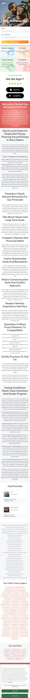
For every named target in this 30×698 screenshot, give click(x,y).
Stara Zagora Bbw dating (8, 529)
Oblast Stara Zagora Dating (9, 613)
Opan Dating (5, 615)
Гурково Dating (24, 629)
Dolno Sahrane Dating (14, 595)
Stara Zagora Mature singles (9, 552)
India (19, 652)
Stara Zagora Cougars (22, 533)
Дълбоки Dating (15, 632)
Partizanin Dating (5, 618)
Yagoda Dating (23, 627)
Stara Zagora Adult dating (7, 525)
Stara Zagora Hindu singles (14, 536)
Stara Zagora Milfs (21, 552)
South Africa (10, 658)
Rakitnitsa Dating (7, 621)
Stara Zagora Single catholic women (14, 562)
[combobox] (15, 31)
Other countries (18, 658)
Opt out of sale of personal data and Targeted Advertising (15, 686)
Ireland (23, 652)
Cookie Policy (10, 682)
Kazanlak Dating (25, 604)
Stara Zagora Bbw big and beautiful (14, 527)
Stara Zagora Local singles (14, 550)
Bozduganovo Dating (19, 587)
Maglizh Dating (14, 610)
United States (7, 650)
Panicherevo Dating (23, 615)
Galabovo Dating (8, 598)
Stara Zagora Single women (9, 577)
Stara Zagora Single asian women (14, 558)
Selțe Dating (23, 621)
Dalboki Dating (5, 595)
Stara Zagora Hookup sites (14, 538)
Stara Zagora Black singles (21, 529)
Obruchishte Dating (22, 613)
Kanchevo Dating (16, 604)
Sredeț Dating (14, 624)
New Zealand (15, 655)
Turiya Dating (15, 627)
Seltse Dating (16, 621)
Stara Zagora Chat (22, 531)
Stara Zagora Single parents (14, 575)
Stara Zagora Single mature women (14, 569)
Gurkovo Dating (14, 601)
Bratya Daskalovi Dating (10, 590)
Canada (23, 650)
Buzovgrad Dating (21, 590)
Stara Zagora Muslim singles (14, 554)
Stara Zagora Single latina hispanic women (14, 567)
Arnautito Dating (9, 587)
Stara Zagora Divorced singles (14, 535)
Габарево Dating (15, 629)
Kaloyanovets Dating (6, 604)
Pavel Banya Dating (15, 618)
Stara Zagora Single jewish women (14, 565)
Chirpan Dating (16, 593)
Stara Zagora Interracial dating (14, 542)
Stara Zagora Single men (14, 571)
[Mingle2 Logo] (4, 3)
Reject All (15, 691)
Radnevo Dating (25, 618)
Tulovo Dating (7, 627)
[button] (25, 3)
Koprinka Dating (24, 607)
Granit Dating (6, 601)
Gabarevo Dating (24, 595)
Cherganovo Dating (6, 593)
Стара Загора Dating (23, 635)
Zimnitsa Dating (6, 629)
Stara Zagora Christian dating (9, 533)
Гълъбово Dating (6, 632)
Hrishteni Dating (23, 601)
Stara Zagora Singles (22, 577)
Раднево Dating (14, 635)
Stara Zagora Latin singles (14, 546)
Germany (13, 652)
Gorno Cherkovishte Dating (19, 598)
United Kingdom (16, 650)
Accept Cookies (14, 695)
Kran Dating (6, 610)
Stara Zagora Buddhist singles (9, 531)
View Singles (15, 42)
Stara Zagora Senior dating (14, 556)
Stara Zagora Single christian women (14, 563)
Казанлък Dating (24, 632)
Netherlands (7, 655)
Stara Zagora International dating (14, 540)
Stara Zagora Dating (23, 624)
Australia (7, 652)
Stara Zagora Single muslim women (14, 573)
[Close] (28, 666)
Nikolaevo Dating (23, 610)
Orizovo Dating (13, 615)
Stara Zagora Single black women (14, 560)
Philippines (23, 655)
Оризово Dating (6, 635)
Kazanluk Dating (6, 607)
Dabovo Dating (24, 593)
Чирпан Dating (15, 638)
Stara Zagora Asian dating (21, 525)
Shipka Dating (5, 624)
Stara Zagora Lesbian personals (14, 548)
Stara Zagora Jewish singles (14, 544)
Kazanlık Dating (15, 607)
